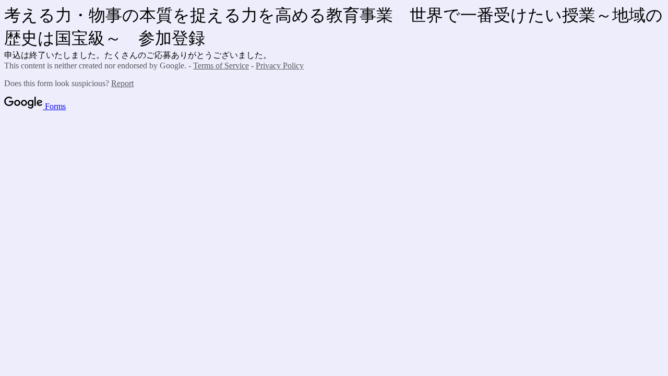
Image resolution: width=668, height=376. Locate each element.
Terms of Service (221, 65)
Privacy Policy (280, 65)
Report (122, 83)
